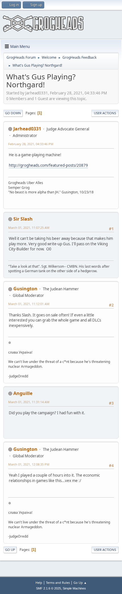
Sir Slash (23, 219)
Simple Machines (74, 588)
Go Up (10, 550)
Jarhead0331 (27, 129)
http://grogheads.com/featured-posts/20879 (48, 165)
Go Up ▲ (80, 582)
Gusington (25, 289)
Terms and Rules (58, 582)
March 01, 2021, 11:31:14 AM (28, 402)
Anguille (22, 393)
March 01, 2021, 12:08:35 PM (28, 464)
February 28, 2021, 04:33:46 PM (30, 144)
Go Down (13, 113)
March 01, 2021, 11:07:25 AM (28, 227)
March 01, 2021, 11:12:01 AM (28, 304)
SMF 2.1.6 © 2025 (48, 588)
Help (38, 582)
